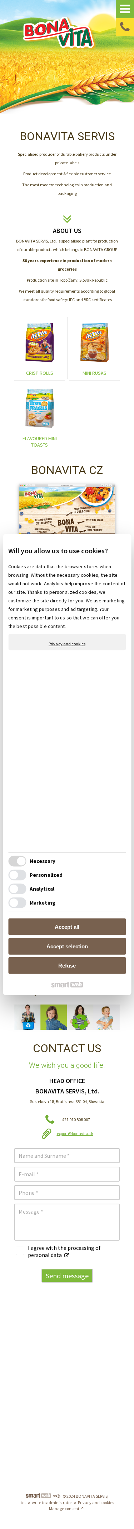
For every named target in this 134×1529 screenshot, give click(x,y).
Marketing (42, 902)
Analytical (42, 888)
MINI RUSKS (94, 373)
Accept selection (67, 946)
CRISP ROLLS (39, 373)
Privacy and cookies (67, 643)
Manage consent (64, 1508)
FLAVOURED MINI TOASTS (40, 441)
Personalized (46, 874)
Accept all (67, 927)
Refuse (67, 966)
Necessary (42, 860)
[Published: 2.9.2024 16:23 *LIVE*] (56, 1496)
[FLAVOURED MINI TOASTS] (39, 408)
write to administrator (52, 1502)
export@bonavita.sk (75, 1133)
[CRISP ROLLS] (39, 342)
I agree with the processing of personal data (64, 1251)
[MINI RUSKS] (94, 342)
